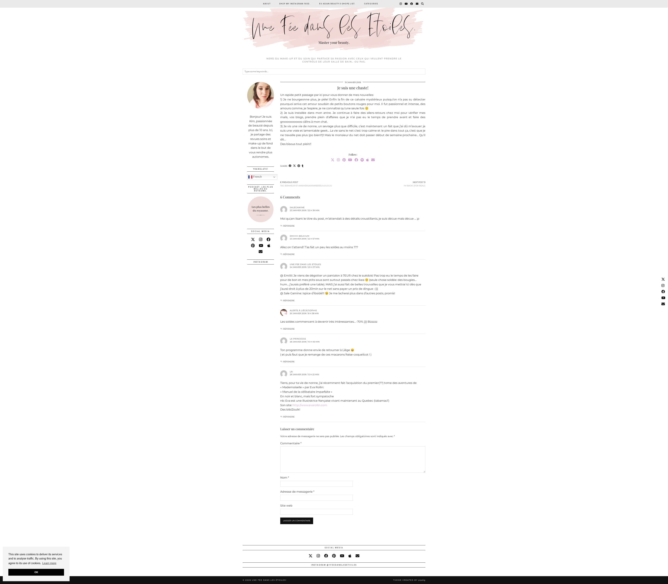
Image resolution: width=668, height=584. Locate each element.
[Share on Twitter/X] (294, 166)
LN (291, 371)
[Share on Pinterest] (299, 166)
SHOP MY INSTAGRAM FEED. (295, 4)
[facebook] (268, 239)
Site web (286, 505)
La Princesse (298, 339)
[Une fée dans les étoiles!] (334, 27)
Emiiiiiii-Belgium (299, 236)
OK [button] (36, 572)
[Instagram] (401, 4)
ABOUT (267, 4)
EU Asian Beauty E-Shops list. (337, 4)
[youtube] (261, 245)
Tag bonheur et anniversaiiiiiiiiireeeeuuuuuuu (306, 184)
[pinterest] (253, 245)
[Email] (417, 4)
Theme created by (409, 580)
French (257, 176)
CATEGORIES (371, 4)
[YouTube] (406, 4)
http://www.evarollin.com (310, 405)
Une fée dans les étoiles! (269, 580)
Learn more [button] (49, 563)
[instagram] (260, 239)
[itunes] (268, 245)
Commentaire (290, 443)
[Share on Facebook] (290, 166)
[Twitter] (332, 160)
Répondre (289, 226)
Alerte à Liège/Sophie (303, 310)
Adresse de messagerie (297, 491)
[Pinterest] (344, 160)
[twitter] (253, 239)
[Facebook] (411, 4)
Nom (284, 477)
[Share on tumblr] (302, 166)
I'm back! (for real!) (414, 184)
